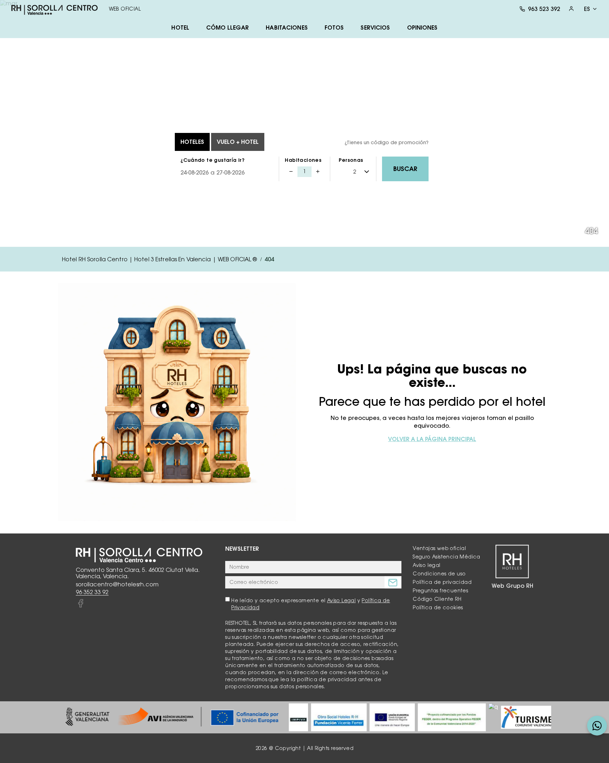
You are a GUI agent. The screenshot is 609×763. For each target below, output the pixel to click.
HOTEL (180, 27)
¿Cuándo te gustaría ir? (212, 160)
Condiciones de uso (439, 573)
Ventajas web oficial (439, 548)
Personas (351, 160)
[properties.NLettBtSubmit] (393, 582)
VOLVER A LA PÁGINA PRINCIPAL (432, 438)
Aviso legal (426, 565)
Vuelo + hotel (238, 141)
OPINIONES (422, 27)
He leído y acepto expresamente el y (310, 604)
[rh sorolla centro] (54, 9)
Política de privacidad (442, 582)
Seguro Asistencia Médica (446, 557)
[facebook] (80, 603)
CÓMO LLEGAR (227, 27)
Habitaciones (303, 160)
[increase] (318, 171)
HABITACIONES (286, 27)
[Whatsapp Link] (597, 725)
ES (587, 8)
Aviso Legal (341, 600)
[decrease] (291, 171)
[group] (172, 717)
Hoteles (192, 141)
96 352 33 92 (92, 592)
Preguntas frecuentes (440, 590)
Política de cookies (438, 607)
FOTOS (334, 27)
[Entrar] (571, 8)
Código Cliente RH (437, 599)
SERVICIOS (375, 27)
